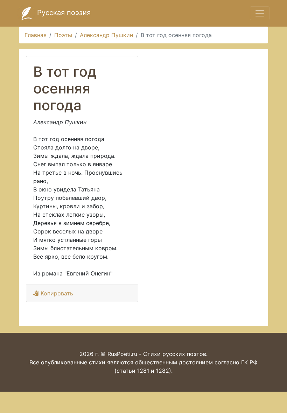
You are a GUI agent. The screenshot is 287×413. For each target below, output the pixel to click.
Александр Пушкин (106, 34)
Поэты (63, 34)
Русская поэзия (63, 12)
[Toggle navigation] (260, 13)
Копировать (56, 293)
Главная (35, 34)
